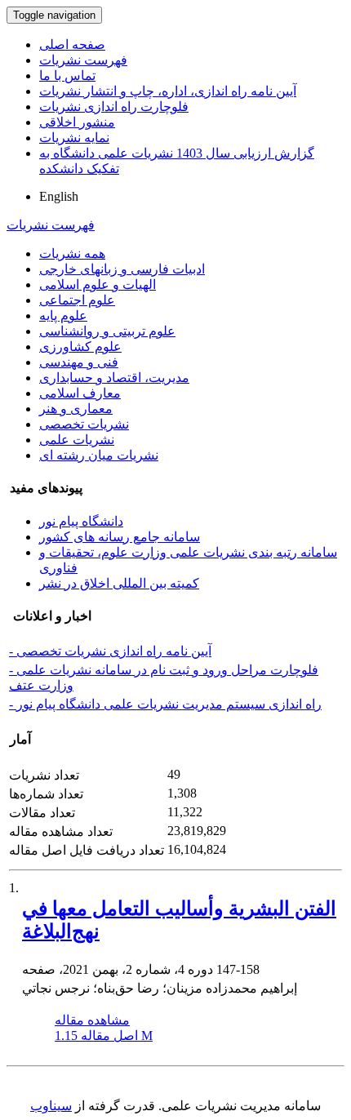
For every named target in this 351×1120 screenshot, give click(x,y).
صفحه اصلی (72, 44)
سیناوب (51, 1106)
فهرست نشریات (83, 60)
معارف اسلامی (80, 393)
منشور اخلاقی (77, 122)
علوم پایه (63, 315)
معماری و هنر (76, 409)
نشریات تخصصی (84, 424)
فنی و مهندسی (78, 362)
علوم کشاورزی (80, 346)
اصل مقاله (104, 1035)
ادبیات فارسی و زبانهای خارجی (122, 269)
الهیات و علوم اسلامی (97, 284)
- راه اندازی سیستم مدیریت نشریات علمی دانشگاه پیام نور (165, 704)
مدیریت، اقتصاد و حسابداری (114, 377)
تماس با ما (67, 75)
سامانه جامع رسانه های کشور (119, 537)
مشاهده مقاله (92, 1020)
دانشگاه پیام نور (81, 521)
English (58, 196)
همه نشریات (72, 253)
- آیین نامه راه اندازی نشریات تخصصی (110, 651)
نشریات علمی (76, 440)
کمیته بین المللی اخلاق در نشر (119, 583)
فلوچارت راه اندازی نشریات (114, 106)
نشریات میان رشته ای (98, 455)
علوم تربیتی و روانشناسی (107, 331)
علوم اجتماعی (77, 300)
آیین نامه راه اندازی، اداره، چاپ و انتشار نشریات (167, 91)
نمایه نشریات (74, 137)
